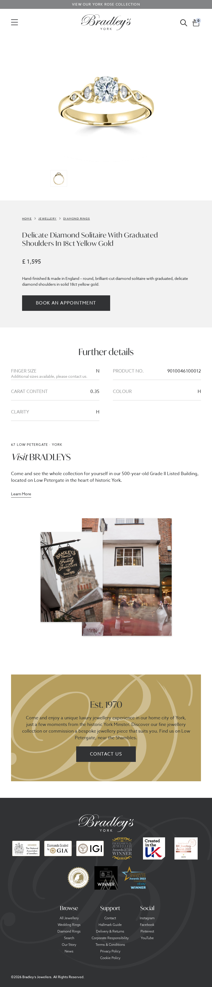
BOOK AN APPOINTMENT (66, 303)
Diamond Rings (69, 931)
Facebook (147, 924)
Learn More (21, 494)
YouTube (147, 938)
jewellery (47, 218)
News (69, 951)
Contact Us (106, 754)
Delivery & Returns (110, 931)
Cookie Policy (110, 958)
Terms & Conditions (110, 944)
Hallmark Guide (110, 924)
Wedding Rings (69, 924)
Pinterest (147, 931)
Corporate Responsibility (110, 938)
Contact (110, 918)
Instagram (147, 918)
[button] (196, 22)
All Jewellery (69, 918)
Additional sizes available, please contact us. (49, 376)
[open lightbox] (106, 103)
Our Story (69, 944)
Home (27, 218)
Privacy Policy (110, 951)
